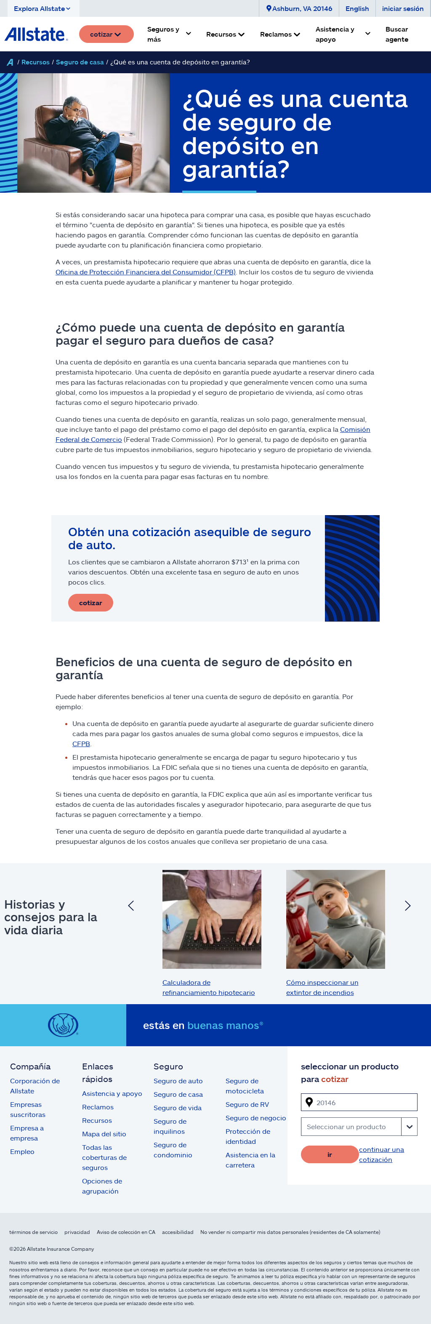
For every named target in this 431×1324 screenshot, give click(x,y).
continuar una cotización (381, 1154)
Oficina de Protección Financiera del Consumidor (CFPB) (146, 272)
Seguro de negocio (256, 1118)
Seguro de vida (178, 1107)
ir (329, 1154)
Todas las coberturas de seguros (104, 1157)
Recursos (35, 62)
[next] (408, 906)
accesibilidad (178, 1232)
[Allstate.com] (36, 34)
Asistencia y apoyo (112, 1093)
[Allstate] (9, 62)
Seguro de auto (178, 1081)
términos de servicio (33, 1232)
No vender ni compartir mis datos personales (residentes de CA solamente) (290, 1232)
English (357, 8)
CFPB (81, 743)
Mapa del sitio (104, 1134)
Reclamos (98, 1107)
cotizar (90, 602)
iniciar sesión (403, 8)
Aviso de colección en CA (126, 1232)
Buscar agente (397, 34)
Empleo (22, 1151)
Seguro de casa (80, 62)
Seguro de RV (247, 1104)
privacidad (77, 1232)
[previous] (131, 906)
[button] (44, 8)
